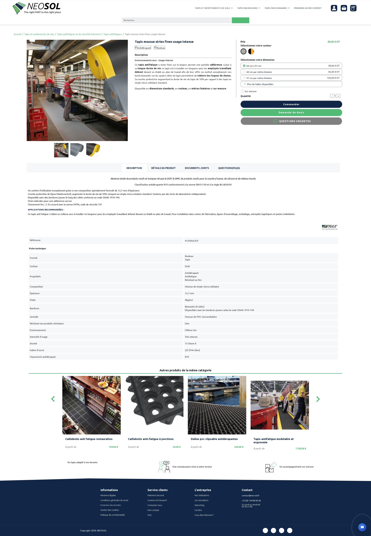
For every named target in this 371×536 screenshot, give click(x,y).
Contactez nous (155, 505)
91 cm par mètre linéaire (259, 77)
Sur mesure (251, 91)
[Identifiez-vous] (334, 8)
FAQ (149, 515)
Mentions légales (108, 495)
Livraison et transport (157, 500)
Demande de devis (291, 112)
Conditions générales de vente (114, 500)
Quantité (246, 96)
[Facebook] (265, 530)
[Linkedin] (281, 530)
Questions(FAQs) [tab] (229, 168)
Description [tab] (134, 168)
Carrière (198, 510)
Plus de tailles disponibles (258, 84)
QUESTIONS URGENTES (295, 121)
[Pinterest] (273, 530)
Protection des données (110, 505)
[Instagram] (289, 530)
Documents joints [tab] (197, 168)
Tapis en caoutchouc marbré (272, 439)
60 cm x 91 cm (254, 65)
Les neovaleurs (201, 500)
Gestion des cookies (109, 510)
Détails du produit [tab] (163, 168)
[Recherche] (240, 20)
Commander (291, 104)
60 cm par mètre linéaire (259, 71)
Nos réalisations (202, 495)
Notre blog (199, 505)
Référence (35, 240)
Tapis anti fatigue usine (143, 439)
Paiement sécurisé (156, 495)
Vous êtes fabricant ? (204, 515)
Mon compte (153, 510)
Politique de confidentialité (112, 515)
